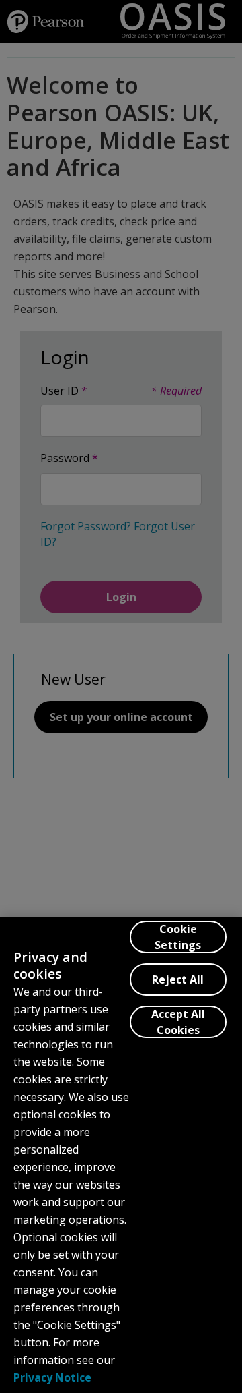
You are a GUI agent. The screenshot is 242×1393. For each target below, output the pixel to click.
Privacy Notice (52, 1377)
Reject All (178, 979)
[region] (121, 1155)
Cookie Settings (178, 937)
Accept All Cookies (178, 1021)
